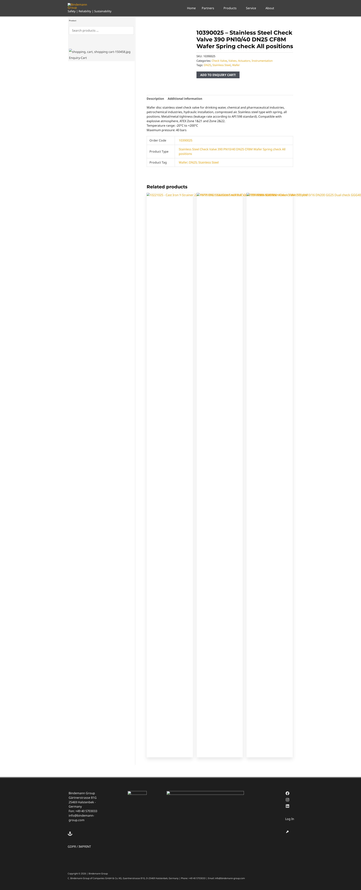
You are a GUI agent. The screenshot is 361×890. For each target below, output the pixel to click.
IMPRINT (85, 846)
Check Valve (219, 60)
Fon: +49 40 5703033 (83, 811)
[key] (287, 832)
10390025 (185, 140)
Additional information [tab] (185, 99)
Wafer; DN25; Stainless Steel (199, 162)
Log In (289, 819)
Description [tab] (155, 99)
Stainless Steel (221, 65)
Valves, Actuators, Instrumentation (250, 60)
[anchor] (70, 833)
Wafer (236, 65)
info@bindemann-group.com (81, 817)
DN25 (207, 65)
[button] (216, 8)
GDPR (72, 846)
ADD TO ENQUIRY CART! (218, 75)
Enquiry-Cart (78, 58)
